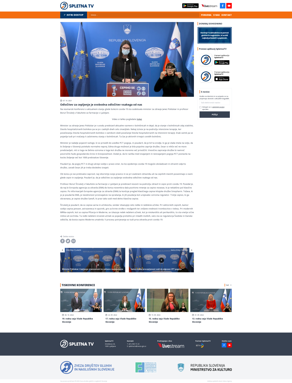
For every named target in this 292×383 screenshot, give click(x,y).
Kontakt (227, 15)
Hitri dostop (75, 14)
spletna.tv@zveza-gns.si (137, 346)
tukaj (139, 119)
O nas (216, 15)
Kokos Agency (227, 381)
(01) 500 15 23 (134, 344)
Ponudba (206, 15)
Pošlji (215, 114)
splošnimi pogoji (218, 107)
